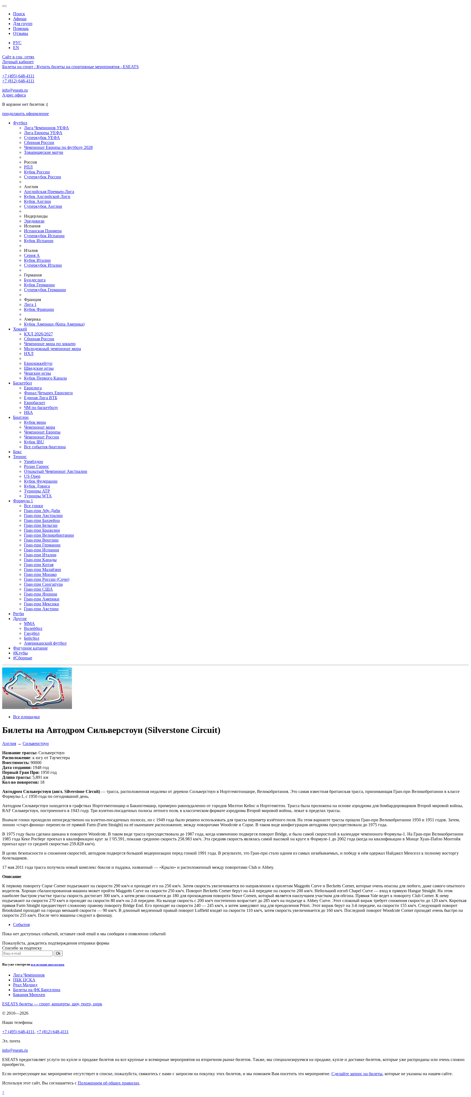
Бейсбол (31, 638)
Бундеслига (35, 280)
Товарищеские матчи (43, 152)
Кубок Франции (39, 309)
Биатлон (21, 417)
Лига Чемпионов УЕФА (46, 127)
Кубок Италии (37, 260)
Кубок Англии (37, 201)
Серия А (32, 255)
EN (16, 47)
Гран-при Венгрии (41, 540)
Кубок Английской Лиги (47, 196)
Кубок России (37, 172)
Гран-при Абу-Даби (42, 510)
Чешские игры (37, 373)
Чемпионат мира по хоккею (50, 343)
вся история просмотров (47, 964)
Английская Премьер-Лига (49, 191)
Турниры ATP (37, 491)
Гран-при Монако (40, 574)
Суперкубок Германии (45, 289)
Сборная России (39, 142)
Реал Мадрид (25, 984)
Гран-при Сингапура (43, 584)
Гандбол (32, 633)
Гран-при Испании (41, 550)
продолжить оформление (25, 113)
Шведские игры (39, 368)
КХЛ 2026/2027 (38, 334)
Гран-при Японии (40, 594)
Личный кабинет (18, 61)
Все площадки (26, 716)
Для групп (22, 23)
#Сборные (22, 658)
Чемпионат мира (39, 427)
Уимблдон (33, 461)
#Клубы (20, 653)
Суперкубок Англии (43, 206)
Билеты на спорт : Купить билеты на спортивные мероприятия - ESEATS (70, 66)
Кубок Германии (39, 284)
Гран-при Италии (40, 554)
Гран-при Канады (40, 559)
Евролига (33, 388)
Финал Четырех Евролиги (48, 392)
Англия (9, 743)
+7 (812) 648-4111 (18, 81)
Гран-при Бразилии (42, 530)
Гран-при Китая (38, 564)
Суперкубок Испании (44, 235)
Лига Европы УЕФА (43, 132)
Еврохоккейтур (38, 363)
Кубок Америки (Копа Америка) (54, 324)
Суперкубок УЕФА (42, 137)
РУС (17, 42)
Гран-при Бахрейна (42, 520)
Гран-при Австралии (43, 515)
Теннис (20, 456)
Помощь (21, 28)
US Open (32, 476)
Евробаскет (34, 402)
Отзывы (20, 33)
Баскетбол (22, 383)
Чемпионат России (41, 437)
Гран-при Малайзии (42, 569)
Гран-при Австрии (41, 608)
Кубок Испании (38, 240)
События (21, 924)
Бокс (17, 451)
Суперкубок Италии (43, 265)
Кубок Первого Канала (45, 378)
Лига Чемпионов (29, 975)
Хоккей (20, 329)
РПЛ (28, 167)
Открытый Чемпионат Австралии (55, 471)
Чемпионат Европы (42, 432)
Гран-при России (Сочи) (46, 579)
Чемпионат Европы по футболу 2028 (58, 147)
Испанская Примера (43, 231)
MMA (29, 623)
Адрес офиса (14, 95)
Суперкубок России (42, 177)
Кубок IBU (34, 442)
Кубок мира (35, 422)
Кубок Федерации (41, 481)
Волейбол (33, 628)
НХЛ (29, 353)
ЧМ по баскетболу (41, 407)
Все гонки (33, 505)
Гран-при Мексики (41, 604)
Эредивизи (34, 221)
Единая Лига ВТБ (40, 397)
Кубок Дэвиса (37, 486)
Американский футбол (45, 643)
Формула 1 (23, 500)
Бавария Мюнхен (29, 994)
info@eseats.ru (15, 90)
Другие (20, 618)
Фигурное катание (30, 648)
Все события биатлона (45, 446)
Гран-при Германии (42, 545)
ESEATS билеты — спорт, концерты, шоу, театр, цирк (52, 1004)
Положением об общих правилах (108, 1083)
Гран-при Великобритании (49, 535)
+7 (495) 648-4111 (18, 76)
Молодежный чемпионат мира (52, 348)
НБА (28, 412)
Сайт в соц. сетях (18, 57)
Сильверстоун (36, 743)
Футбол (20, 123)
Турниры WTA (38, 496)
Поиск (19, 13)
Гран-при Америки (41, 599)
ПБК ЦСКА (24, 980)
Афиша (19, 18)
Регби (18, 613)
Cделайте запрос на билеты (356, 1073)
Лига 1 (30, 304)
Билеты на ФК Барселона (36, 989)
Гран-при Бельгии (41, 525)
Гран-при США (38, 589)
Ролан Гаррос (36, 466)
